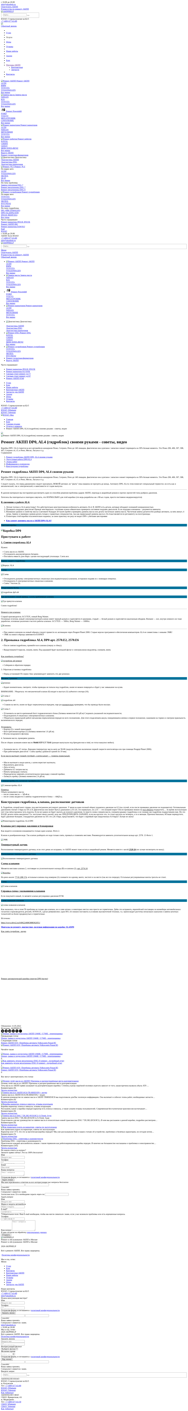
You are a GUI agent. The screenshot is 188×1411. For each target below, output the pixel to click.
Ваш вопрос (6, 1230)
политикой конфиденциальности (45, 1177)
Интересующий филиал (11, 1346)
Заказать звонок (8, 1313)
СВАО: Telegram (8, 1406)
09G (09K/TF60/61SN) (10, 210)
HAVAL (4, 141)
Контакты (10, 74)
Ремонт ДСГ (19, 167)
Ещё (3, 229)
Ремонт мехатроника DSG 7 (13, 187)
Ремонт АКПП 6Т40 (15, 378)
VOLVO (4, 116)
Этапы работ (11, 462)
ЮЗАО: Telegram (8, 412)
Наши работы (12, 51)
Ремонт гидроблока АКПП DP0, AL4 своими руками (29, 457)
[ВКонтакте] (2, 1031)
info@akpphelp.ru (8, 4)
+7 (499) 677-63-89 (9, 21)
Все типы (5, 217)
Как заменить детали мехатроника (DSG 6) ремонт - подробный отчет (31, 1063)
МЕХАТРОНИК (8, 118)
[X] (16, 1031)
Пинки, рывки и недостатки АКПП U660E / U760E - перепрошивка (30, 1038)
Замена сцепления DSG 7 (12, 185)
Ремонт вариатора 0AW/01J (13, 226)
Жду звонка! (7, 1359)
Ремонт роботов (24, 139)
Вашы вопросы (7, 1170)
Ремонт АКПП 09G (9, 224)
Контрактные (17, 67)
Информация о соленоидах (18, 464)
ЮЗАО (4, 231)
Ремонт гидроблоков (30, 192)
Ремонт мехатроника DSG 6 (13, 190)
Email (3, 1165)
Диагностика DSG (9, 162)
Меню (3, 250)
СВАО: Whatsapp (8, 1404)
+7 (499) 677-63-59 (13, 1402)
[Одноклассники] (6, 1031)
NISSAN (5, 97)
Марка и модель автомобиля (13, 1204)
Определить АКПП (9, 7)
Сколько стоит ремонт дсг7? (18, 374)
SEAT (3, 178)
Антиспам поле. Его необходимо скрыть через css (22, 1194)
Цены (8, 42)
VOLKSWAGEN (8, 90)
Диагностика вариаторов (12, 164)
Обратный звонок (9, 26)
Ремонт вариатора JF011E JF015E (15, 222)
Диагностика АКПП (10, 160)
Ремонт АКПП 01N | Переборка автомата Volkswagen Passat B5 (28, 1043)
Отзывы (9, 46)
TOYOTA (5, 88)
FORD (4, 113)
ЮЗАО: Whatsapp (8, 410)
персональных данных (37, 1232)
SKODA (4, 176)
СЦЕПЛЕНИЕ (7, 120)
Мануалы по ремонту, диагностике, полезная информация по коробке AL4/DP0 (37, 927)
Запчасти (15, 70)
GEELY (4, 146)
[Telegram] (9, 1031)
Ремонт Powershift (13, 111)
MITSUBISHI (7, 132)
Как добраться (7, 1393)
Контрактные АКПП (15, 390)
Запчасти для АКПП (15, 392)
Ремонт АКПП (22, 81)
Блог (8, 60)
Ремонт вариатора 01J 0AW (18, 371)
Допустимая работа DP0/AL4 (19, 459)
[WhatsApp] (13, 1031)
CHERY (4, 143)
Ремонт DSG (25, 333)
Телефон (4, 1160)
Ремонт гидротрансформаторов (14, 155)
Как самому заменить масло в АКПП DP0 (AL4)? (29, 521)
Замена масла (21, 95)
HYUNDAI (6, 203)
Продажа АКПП (13, 65)
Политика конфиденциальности (16, 1255)
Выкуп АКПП (7, 153)
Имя (3, 1155)
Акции (9, 56)
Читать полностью (9, 1090)
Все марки (5, 92)
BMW (3, 85)
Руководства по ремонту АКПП (15, 9)
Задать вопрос (7, 1180)
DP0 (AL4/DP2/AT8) (10, 213)
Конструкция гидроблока (17, 466)
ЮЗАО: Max (8, 415)
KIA (3, 99)
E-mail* (4, 1209)
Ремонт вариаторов (28, 125)
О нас (8, 33)
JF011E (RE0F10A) (9, 215)
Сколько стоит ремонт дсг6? (18, 376)
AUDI (3, 83)
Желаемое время (8, 1351)
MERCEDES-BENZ (9, 148)
